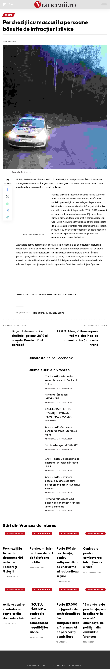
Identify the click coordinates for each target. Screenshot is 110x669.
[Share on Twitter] (7, 196)
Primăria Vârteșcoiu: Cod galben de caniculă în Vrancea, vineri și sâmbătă (62, 502)
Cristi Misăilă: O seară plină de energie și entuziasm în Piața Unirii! (62, 462)
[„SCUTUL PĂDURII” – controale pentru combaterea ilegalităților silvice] (42, 593)
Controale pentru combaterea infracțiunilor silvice (93, 557)
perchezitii (58, 312)
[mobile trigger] (5, 4)
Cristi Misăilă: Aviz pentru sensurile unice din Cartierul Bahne (61, 380)
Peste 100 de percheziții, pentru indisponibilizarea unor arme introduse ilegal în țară (67, 562)
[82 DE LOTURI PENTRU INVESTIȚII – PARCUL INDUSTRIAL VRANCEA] (36, 412)
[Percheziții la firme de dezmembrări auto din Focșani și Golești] (15, 537)
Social (8, 15)
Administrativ (51, 388)
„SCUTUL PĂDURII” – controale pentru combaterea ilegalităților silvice (39, 618)
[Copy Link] (7, 217)
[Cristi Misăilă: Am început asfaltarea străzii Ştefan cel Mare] (36, 430)
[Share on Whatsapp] (7, 203)
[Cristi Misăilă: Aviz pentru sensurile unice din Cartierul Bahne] (36, 379)
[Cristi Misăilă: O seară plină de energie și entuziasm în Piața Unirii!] (36, 462)
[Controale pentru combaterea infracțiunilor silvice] (95, 537)
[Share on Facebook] (7, 189)
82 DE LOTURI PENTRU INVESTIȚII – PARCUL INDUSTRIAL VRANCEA (58, 412)
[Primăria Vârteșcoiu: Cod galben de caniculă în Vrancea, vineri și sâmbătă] (36, 502)
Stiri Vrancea (65, 388)
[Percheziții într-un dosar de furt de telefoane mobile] (42, 537)
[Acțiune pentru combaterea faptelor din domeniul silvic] (15, 593)
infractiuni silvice (41, 312)
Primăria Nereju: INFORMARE (61, 445)
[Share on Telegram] (7, 210)
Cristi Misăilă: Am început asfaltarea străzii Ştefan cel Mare (61, 430)
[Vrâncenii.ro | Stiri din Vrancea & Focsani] (55, 4)
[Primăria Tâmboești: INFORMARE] (36, 398)
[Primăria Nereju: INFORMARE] (36, 448)
